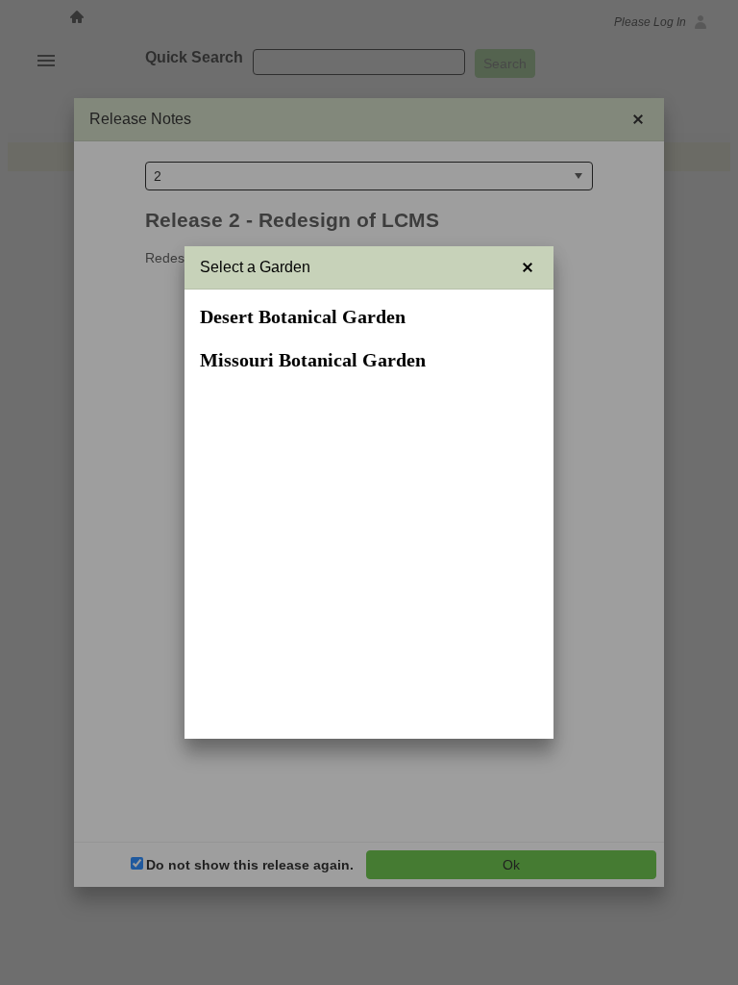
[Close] (527, 267)
